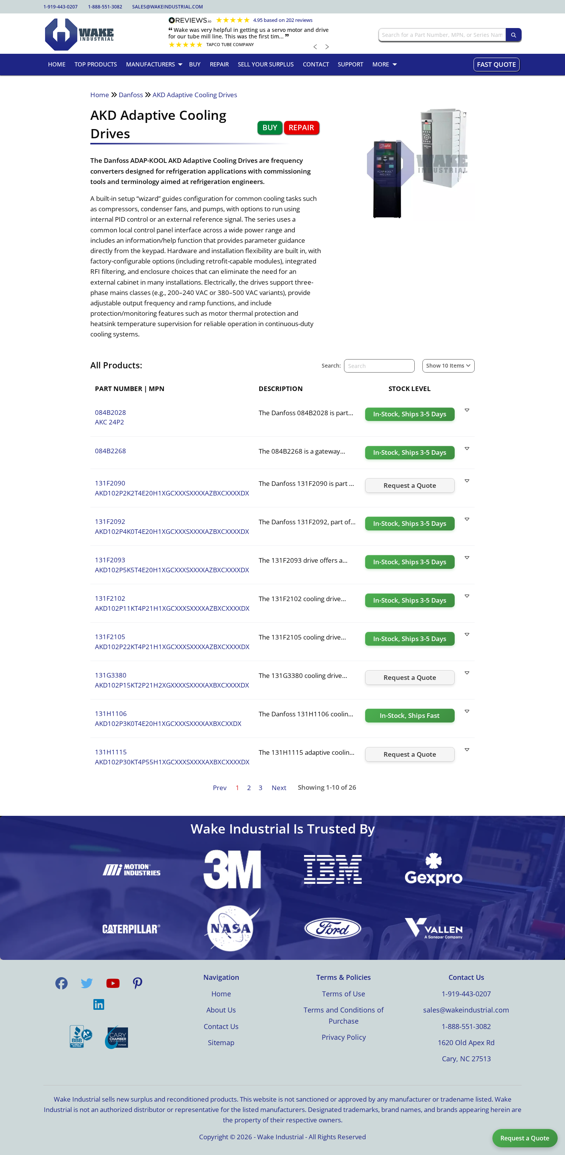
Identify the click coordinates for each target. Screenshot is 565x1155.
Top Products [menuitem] (96, 64)
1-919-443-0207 (60, 6)
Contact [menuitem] (316, 64)
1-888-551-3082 (105, 6)
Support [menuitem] (350, 64)
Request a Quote (524, 1138)
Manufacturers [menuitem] (150, 64)
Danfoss (131, 94)
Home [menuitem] (56, 64)
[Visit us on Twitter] (87, 983)
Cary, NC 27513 (466, 1058)
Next (279, 787)
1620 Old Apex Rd (466, 1042)
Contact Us (221, 1026)
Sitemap (221, 1042)
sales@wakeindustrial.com (167, 6)
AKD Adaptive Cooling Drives (195, 94)
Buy (270, 128)
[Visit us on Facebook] (61, 983)
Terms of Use (343, 993)
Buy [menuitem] (195, 64)
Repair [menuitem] (219, 64)
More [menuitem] (380, 64)
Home (99, 94)
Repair (301, 128)
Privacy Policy (344, 1037)
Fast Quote (496, 64)
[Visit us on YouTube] (113, 983)
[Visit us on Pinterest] (137, 983)
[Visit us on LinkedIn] (99, 1005)
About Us (221, 1009)
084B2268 (110, 450)
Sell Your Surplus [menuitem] (266, 64)
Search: (331, 365)
